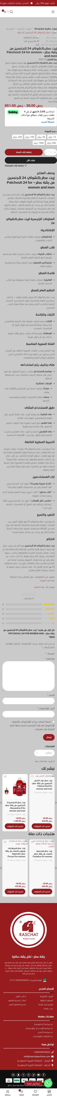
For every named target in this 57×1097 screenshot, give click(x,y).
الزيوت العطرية (24, 28)
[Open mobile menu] (53, 12)
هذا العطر (39, 587)
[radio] (52, 136)
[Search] (11, 12)
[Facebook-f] (44, 1075)
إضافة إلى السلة (24, 152)
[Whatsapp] (48, 1083)
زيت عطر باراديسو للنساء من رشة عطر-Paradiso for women (42, 854)
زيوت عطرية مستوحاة (45, 28)
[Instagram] (28, 1075)
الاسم (51, 694)
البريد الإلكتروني (46, 708)
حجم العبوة (51, 131)
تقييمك (50, 653)
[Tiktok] (33, 1075)
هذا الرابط (45, 580)
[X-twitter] (23, 1075)
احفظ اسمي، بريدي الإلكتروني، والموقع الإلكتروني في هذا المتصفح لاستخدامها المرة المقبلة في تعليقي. (32, 725)
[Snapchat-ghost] (18, 1075)
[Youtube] (39, 1075)
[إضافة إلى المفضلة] (32, 776)
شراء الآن (31, 160)
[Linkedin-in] (13, 1075)
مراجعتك (49, 658)
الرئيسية (10, 28)
